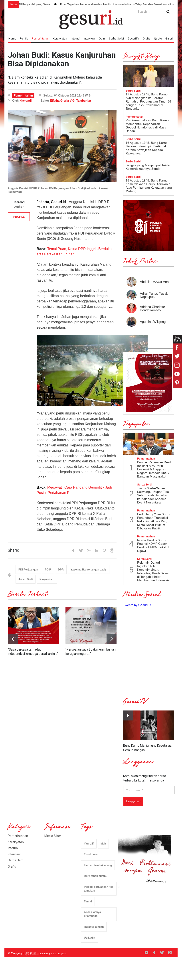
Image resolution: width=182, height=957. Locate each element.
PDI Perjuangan (28, 569)
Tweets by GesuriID (137, 605)
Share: (13, 550)
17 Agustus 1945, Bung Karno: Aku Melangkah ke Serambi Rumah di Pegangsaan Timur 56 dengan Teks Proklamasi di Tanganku (148, 101)
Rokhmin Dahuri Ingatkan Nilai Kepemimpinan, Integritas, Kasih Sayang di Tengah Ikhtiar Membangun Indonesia (154, 571)
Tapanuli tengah (94, 926)
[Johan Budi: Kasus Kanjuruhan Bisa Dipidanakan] (62, 146)
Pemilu (24, 38)
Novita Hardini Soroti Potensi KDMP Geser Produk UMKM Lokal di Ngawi (153, 545)
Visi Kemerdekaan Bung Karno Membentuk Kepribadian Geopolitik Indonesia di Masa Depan (147, 125)
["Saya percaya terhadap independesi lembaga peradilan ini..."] (33, 625)
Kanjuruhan (47, 579)
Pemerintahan (40, 38)
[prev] (112, 639)
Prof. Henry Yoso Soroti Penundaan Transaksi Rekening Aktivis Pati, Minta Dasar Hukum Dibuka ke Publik (153, 521)
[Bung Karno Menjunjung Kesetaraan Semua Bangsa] (148, 725)
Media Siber (52, 836)
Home (12, 38)
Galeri (169, 38)
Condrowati (91, 854)
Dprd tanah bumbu (95, 876)
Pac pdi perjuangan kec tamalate (98, 888)
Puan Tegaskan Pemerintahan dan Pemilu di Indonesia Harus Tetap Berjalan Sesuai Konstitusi (94, 4)
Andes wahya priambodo (92, 914)
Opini (102, 38)
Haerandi (26, 100)
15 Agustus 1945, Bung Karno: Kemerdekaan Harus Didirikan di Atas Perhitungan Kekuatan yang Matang (149, 186)
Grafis (146, 38)
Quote (158, 38)
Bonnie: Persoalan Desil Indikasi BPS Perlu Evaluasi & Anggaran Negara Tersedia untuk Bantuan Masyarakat (154, 469)
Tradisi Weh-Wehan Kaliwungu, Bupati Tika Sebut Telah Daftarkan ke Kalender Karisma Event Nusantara (153, 495)
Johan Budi (25, 579)
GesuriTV (133, 38)
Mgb (103, 843)
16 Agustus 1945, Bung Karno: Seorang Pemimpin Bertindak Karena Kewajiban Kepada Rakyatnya (147, 148)
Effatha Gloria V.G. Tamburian (70, 100)
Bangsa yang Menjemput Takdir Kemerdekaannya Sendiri (148, 166)
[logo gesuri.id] (91, 20)
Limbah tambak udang (98, 865)
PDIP (48, 569)
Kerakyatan (60, 38)
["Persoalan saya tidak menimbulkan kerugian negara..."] (91, 625)
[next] (13, 639)
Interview (89, 38)
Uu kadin (89, 937)
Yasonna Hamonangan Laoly (89, 569)
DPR (61, 569)
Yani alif (89, 843)
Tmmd (88, 901)
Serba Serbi (116, 38)
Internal (75, 38)
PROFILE (19, 216)
